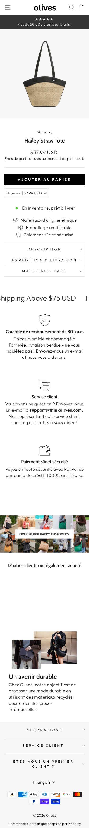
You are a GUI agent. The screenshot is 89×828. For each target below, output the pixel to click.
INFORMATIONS (43, 729)
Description (45, 249)
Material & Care (44, 271)
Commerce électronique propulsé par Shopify (44, 824)
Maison (43, 131)
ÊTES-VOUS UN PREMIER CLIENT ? (43, 764)
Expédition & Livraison (44, 260)
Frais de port (15, 158)
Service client (43, 745)
